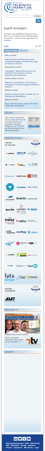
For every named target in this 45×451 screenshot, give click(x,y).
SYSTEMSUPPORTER (10, 290)
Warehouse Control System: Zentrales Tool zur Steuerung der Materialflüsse (22, 95)
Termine (24, 50)
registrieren (30, 38)
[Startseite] (18, 12)
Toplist (36, 143)
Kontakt (23, 445)
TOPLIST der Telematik (14, 127)
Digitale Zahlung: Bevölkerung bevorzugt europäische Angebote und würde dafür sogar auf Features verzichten (21, 61)
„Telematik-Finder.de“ (18, 119)
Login (36, 447)
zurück (6, 46)
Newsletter (15, 445)
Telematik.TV (15, 342)
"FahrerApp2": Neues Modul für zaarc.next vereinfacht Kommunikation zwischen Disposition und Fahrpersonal (20, 73)
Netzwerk (31, 445)
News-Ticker (11, 50)
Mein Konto (28, 447)
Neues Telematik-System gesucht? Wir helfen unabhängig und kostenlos (21, 104)
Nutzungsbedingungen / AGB (17, 443)
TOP (39, 46)
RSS (7, 445)
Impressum (18, 447)
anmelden (7, 40)
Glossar (9, 447)
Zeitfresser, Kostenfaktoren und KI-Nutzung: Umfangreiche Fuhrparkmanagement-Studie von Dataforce (22, 84)
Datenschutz (35, 443)
